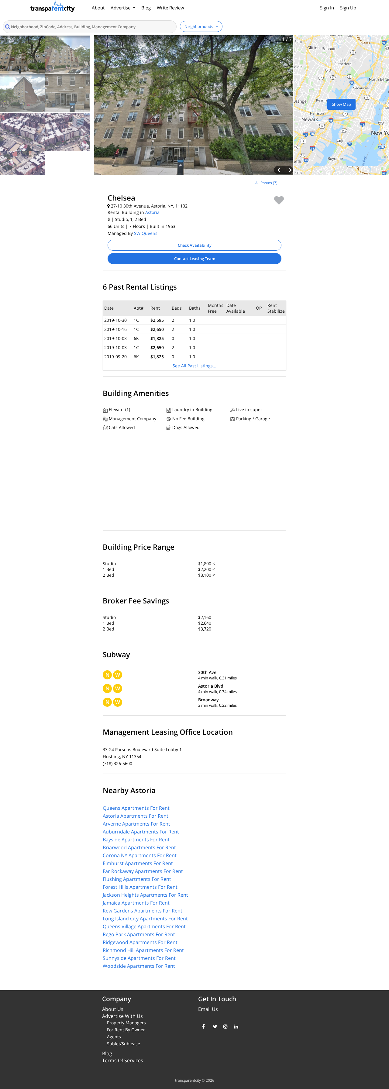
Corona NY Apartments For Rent (140, 855)
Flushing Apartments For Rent (137, 879)
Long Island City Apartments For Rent (145, 918)
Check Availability (195, 245)
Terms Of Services (122, 1060)
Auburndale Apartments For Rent (141, 831)
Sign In (327, 8)
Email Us (208, 1009)
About (98, 8)
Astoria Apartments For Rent (135, 815)
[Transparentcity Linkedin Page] (234, 1026)
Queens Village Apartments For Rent (144, 926)
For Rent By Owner (126, 1029)
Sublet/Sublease (123, 1043)
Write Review (170, 8)
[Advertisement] (51, 218)
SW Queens (145, 233)
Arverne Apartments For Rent (136, 823)
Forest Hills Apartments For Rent (140, 887)
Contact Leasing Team (194, 258)
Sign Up (348, 8)
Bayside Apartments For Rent (136, 839)
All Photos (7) (266, 182)
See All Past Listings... (194, 366)
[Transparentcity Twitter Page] (213, 1026)
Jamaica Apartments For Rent (136, 902)
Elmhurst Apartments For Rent (138, 863)
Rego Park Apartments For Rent (139, 934)
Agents (114, 1036)
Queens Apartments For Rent (136, 808)
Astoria (152, 212)
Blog (146, 8)
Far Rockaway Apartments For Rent (143, 871)
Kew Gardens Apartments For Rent (142, 910)
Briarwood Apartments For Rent (139, 847)
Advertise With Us (122, 1016)
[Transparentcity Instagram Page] (224, 1026)
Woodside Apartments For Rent (139, 966)
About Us (112, 1009)
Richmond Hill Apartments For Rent (143, 950)
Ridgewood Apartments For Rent (140, 942)
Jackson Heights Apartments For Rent (145, 894)
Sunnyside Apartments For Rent (139, 958)
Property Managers (126, 1022)
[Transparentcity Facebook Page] (203, 1026)
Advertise (121, 8)
